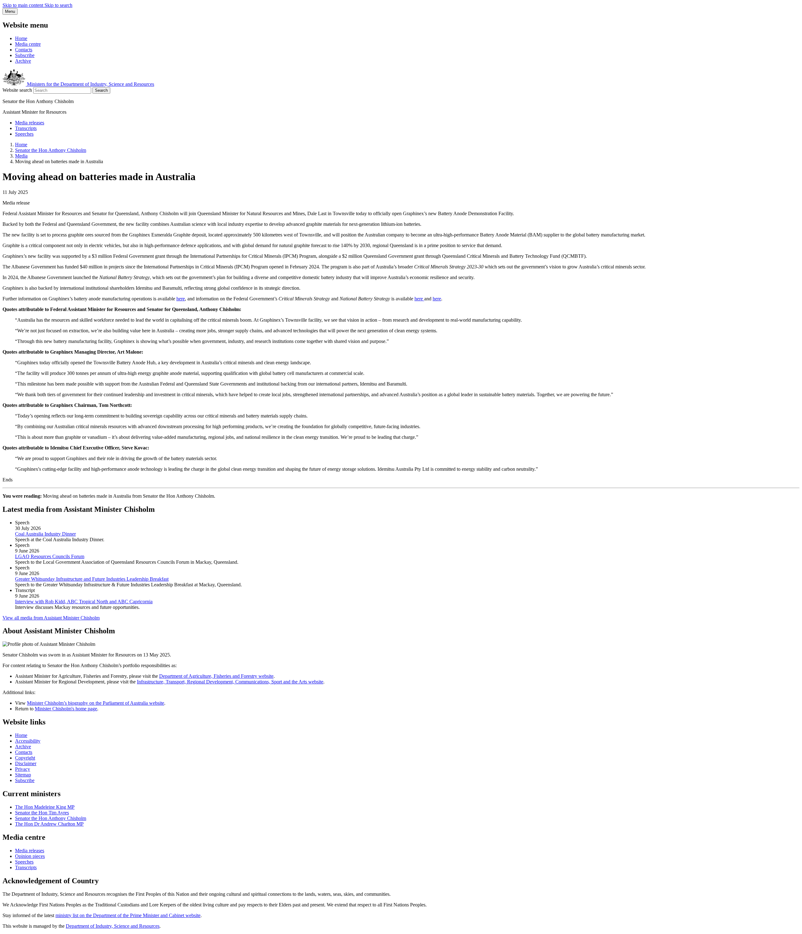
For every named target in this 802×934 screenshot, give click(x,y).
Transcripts (26, 128)
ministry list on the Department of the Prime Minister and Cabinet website (127, 915)
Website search (17, 90)
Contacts (23, 49)
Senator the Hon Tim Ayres (42, 812)
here (180, 298)
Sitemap (23, 774)
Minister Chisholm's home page (66, 708)
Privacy (22, 769)
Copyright (25, 757)
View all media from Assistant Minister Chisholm (51, 617)
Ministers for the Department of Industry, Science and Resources (90, 84)
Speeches (24, 134)
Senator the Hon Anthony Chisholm (50, 150)
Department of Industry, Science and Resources (112, 926)
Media (21, 155)
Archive (23, 61)
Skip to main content (23, 5)
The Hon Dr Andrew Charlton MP (49, 824)
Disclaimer (25, 763)
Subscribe (24, 55)
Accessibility (27, 741)
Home (21, 38)
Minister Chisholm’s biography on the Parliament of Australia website (95, 703)
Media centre (28, 44)
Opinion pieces (30, 856)
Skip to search (58, 5)
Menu (10, 11)
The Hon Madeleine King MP (45, 807)
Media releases (29, 122)
